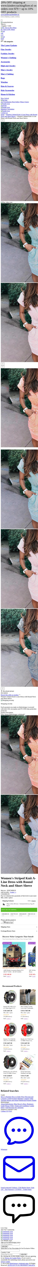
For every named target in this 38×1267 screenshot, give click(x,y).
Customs (26, 1098)
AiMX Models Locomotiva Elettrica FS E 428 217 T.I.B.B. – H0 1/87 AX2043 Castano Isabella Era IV (13, 971)
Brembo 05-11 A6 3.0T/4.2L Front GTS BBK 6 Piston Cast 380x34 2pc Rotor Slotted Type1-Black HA (10, 1072)
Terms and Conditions (22, 1106)
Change (33, 901)
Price (22, 1097)
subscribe (4, 1246)
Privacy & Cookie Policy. (13, 1258)
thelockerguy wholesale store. (19, 1263)
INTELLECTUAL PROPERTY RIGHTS (21, 1265)
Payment (14, 1098)
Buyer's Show (22, 1104)
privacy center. (5, 1261)
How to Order (16, 1097)
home (2, 114)
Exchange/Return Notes (8, 931)
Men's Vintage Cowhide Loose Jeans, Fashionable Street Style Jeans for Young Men (27, 1007)
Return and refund (13, 1100)
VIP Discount (9, 1107)
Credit (9, 1098)
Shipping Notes (5, 927)
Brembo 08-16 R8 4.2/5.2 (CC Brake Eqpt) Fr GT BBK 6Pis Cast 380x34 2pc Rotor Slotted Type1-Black (10, 1007)
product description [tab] (7, 712)
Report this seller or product (10, 695)
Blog (15, 1104)
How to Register (6, 1097)
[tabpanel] (19, 794)
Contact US (4, 1111)
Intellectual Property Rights (27, 1100)
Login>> (9, 976)
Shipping (20, 1098)
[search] (1, 20)
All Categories (19, 1107)
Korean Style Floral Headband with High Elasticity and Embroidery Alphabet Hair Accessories (27, 1072)
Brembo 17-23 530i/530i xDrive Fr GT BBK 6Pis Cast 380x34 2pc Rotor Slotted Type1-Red (9, 1040)
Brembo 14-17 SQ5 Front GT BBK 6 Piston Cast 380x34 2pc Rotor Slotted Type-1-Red (27, 1040)
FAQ (10, 1111)
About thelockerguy (7, 1104)
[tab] (19, 714)
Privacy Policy (9, 1106)
